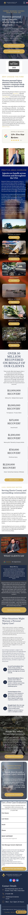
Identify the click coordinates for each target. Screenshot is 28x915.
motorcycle (14, 196)
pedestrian (22, 196)
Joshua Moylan (5, 96)
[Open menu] (24, 3)
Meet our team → (6, 126)
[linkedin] (17, 880)
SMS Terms (13, 912)
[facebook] (10, 880)
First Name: (5, 813)
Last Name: (5, 819)
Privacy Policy (7, 912)
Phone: (4, 830)
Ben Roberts (16, 93)
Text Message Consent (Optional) (12, 845)
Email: (4, 824)
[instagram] (14, 880)
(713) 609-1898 (9, 894)
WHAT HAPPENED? (7, 836)
